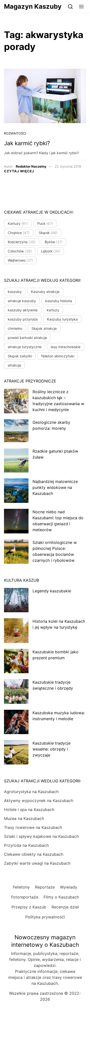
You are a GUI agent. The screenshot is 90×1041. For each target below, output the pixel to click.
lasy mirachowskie (65, 347)
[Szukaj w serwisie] (70, 6)
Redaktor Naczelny (31, 166)
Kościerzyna (22, 242)
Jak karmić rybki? (27, 143)
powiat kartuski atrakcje (27, 337)
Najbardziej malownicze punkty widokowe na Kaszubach (55, 487)
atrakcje (14, 365)
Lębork (50, 251)
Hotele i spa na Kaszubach (29, 809)
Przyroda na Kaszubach (26, 845)
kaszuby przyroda (23, 319)
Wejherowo (20, 260)
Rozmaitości (15, 133)
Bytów (54, 242)
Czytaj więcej (19, 171)
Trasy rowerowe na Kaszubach (33, 827)
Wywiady (68, 887)
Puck (45, 223)
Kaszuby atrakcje (45, 291)
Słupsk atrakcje (44, 328)
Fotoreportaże (24, 897)
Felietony (21, 887)
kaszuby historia (58, 301)
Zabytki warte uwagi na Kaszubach (37, 863)
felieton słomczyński (57, 356)
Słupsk (48, 233)
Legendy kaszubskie (51, 590)
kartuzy (53, 310)
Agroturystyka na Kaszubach (31, 791)
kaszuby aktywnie (23, 310)
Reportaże (45, 887)
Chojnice (19, 233)
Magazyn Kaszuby (33, 6)
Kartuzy (18, 223)
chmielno (15, 328)
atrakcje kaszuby (22, 301)
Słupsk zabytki (20, 356)
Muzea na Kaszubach (24, 818)
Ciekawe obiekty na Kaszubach (33, 854)
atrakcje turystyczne (25, 347)
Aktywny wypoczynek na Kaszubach (38, 800)
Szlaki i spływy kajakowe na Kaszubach (41, 836)
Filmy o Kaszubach (61, 897)
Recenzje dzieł (65, 906)
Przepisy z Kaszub (29, 906)
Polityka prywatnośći (45, 916)
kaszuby (15, 291)
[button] (81, 6)
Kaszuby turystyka (62, 319)
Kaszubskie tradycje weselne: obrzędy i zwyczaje (51, 749)
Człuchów (20, 251)
